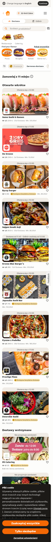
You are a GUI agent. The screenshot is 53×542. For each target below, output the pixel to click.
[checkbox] (7, 54)
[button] (6, 13)
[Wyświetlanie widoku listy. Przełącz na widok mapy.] (48, 29)
